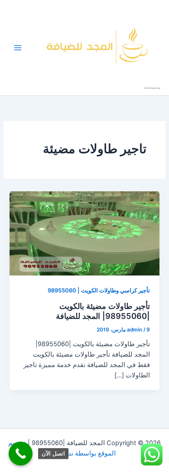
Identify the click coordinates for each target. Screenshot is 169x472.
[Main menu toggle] (18, 48)
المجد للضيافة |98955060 (152, 88)
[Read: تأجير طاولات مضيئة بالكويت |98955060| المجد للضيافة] (84, 233)
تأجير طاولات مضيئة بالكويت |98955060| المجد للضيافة (103, 311)
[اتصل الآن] (20, 453)
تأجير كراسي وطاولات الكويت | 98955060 (99, 290)
